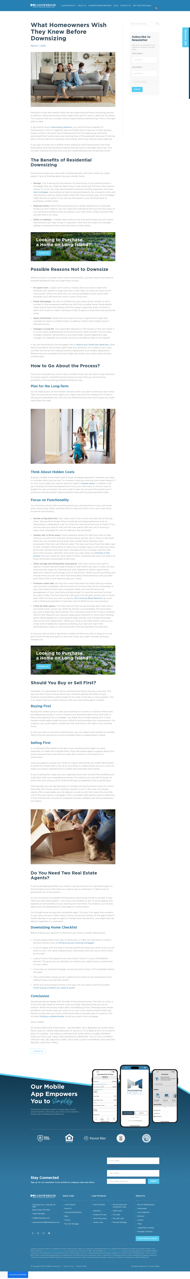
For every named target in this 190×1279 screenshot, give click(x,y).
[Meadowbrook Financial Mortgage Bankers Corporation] (43, 5)
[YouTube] (49, 1233)
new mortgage (40, 192)
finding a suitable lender (52, 1016)
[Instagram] (44, 1233)
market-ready (88, 483)
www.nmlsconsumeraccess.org (53, 1251)
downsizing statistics (61, 127)
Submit (137, 89)
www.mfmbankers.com (112, 1251)
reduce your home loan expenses (92, 345)
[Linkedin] (38, 1233)
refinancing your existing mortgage (75, 943)
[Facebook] (33, 1233)
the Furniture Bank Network (88, 598)
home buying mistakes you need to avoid (53, 988)
